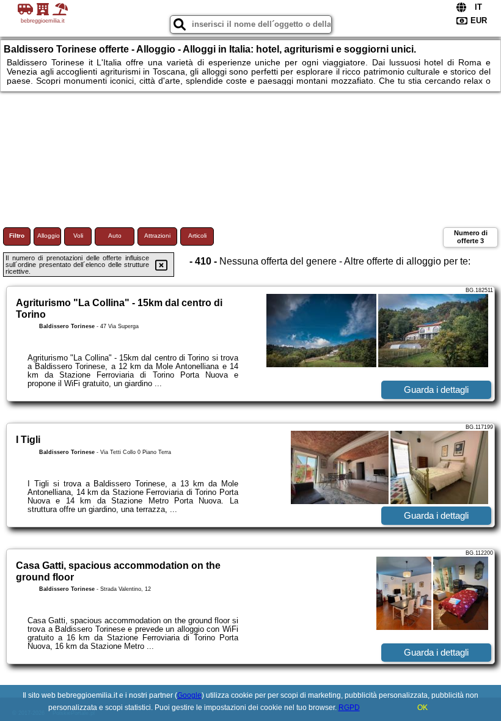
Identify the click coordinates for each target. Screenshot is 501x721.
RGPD (349, 707)
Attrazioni (157, 235)
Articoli (197, 235)
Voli (78, 235)
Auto (115, 235)
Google (189, 695)
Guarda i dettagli (436, 389)
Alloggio (48, 235)
